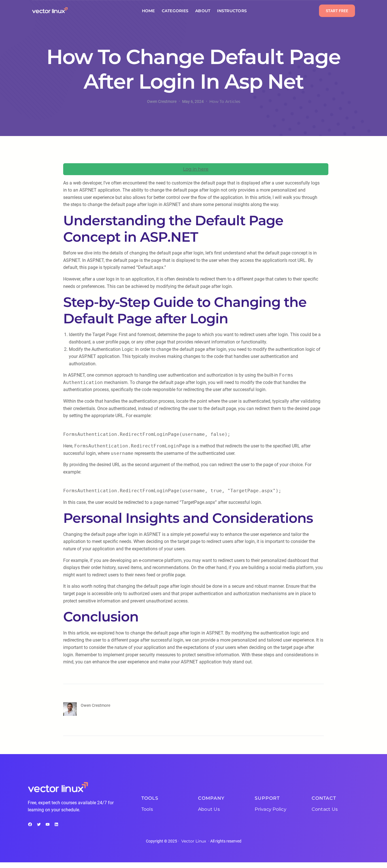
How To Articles (224, 101)
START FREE (337, 11)
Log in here (196, 169)
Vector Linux (193, 841)
